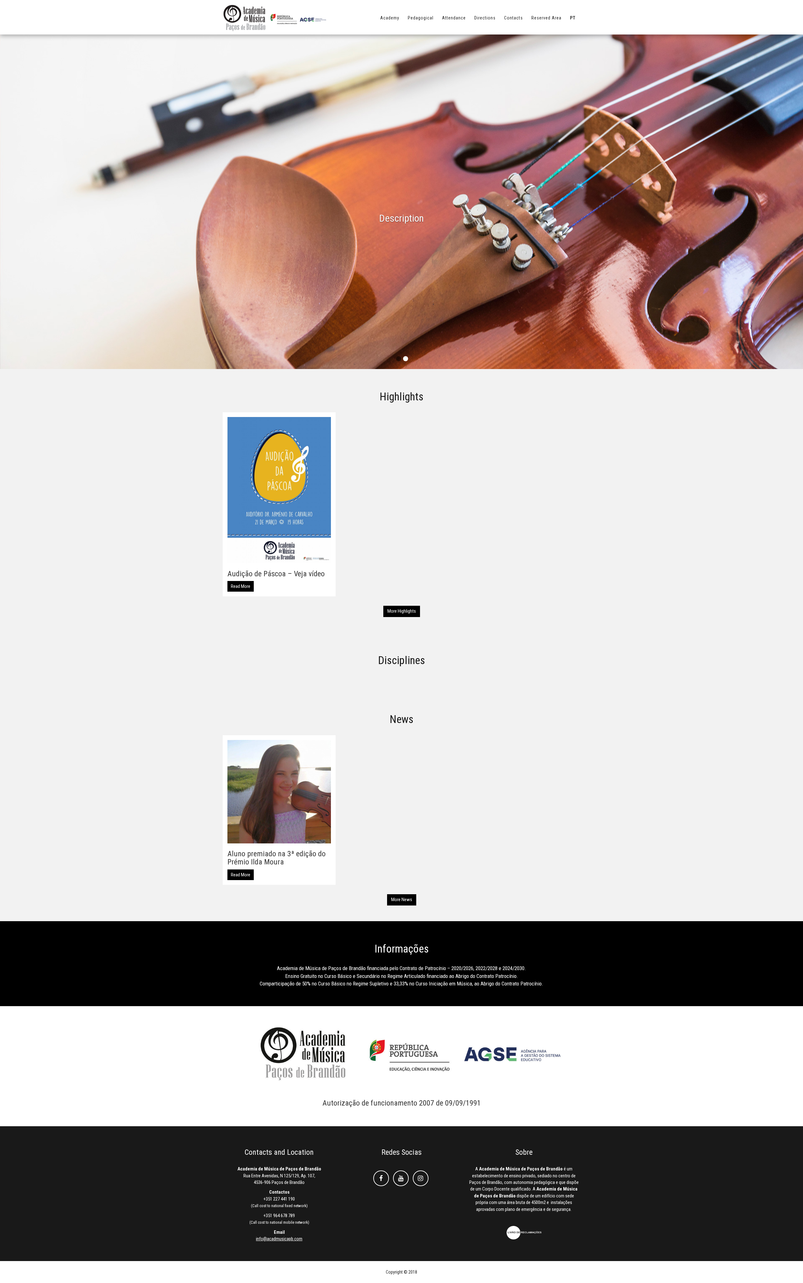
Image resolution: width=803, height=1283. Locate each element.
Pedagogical (420, 17)
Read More (240, 586)
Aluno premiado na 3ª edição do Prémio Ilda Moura (276, 857)
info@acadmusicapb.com (279, 1239)
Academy (389, 17)
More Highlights (401, 611)
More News (401, 899)
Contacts (513, 17)
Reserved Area (546, 17)
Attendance (454, 17)
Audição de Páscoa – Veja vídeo (276, 573)
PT (573, 17)
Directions (485, 17)
